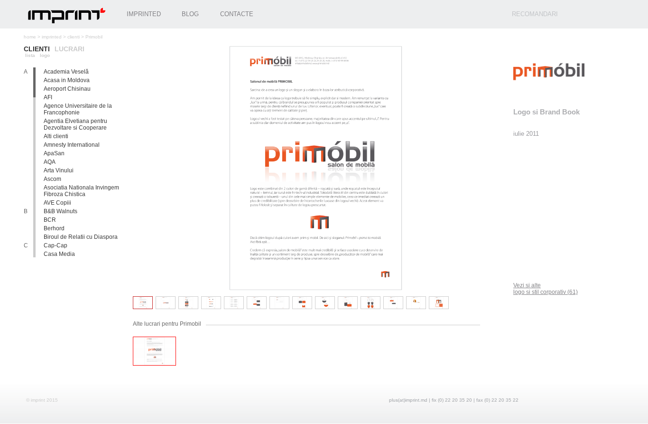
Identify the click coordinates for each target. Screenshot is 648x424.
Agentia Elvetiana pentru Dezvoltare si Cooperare (75, 124)
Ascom (52, 179)
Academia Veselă (66, 71)
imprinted (52, 36)
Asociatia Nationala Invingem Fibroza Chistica (81, 191)
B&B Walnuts (60, 211)
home (30, 36)
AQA (50, 162)
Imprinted (144, 14)
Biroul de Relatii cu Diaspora (81, 237)
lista (30, 55)
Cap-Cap (55, 245)
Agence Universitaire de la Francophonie (78, 109)
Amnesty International (72, 144)
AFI (48, 97)
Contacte (236, 14)
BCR (50, 220)
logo (45, 55)
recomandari (535, 14)
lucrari (69, 49)
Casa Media (59, 254)
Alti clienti (56, 136)
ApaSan (54, 153)
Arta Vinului (59, 170)
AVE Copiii (57, 202)
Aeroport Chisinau (67, 88)
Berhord (54, 228)
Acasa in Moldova (67, 80)
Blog (190, 14)
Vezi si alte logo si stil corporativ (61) (545, 288)
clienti (73, 36)
